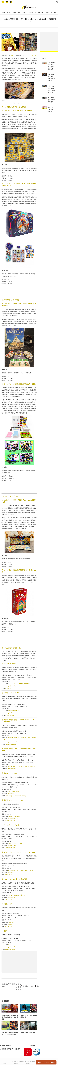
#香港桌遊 (20, 986)
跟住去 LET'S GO (20, 55)
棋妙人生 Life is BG (13, 791)
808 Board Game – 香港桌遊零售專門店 (19, 684)
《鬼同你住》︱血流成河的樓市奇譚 (28, 1016)
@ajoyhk (10, 924)
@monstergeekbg (13, 742)
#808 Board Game (4, 984)
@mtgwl (10, 872)
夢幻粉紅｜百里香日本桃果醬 (51, 109)
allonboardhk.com (10, 820)
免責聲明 (4, 1063)
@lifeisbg (11, 793)
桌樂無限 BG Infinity (13, 711)
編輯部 (12, 55)
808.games (8, 688)
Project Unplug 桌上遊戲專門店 (17, 895)
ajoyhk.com (8, 926)
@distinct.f (11, 947)
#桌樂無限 (18, 986)
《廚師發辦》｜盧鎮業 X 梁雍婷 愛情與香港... (51, 77)
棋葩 (9, 945)
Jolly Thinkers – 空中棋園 (15, 843)
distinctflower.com (10, 949)
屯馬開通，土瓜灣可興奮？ (28, 1033)
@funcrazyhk (11, 769)
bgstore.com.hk (9, 715)
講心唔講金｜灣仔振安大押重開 (51, 100)
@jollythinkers (12, 845)
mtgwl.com (8, 874)
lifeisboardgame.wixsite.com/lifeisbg (15, 796)
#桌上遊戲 (16, 986)
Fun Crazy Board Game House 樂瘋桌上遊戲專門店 (22, 766)
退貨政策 (10, 1049)
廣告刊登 (16, 1063)
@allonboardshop (13, 818)
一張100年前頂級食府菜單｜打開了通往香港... (52, 66)
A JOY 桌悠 (11, 922)
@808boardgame (13, 686)
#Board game (13, 983)
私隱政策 (28, 1063)
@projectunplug (13, 897)
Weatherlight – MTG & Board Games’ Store (20, 870)
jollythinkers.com (10, 847)
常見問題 (17, 1049)
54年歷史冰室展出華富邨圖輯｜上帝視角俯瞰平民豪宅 (10, 1033)
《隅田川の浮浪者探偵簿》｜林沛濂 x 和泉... (51, 89)
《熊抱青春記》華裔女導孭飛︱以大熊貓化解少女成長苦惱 (10, 1017)
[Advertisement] (19, 962)
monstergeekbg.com (11, 744)
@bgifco (10, 713)
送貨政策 (3, 1049)
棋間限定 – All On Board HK (15, 816)
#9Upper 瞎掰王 (8, 983)
